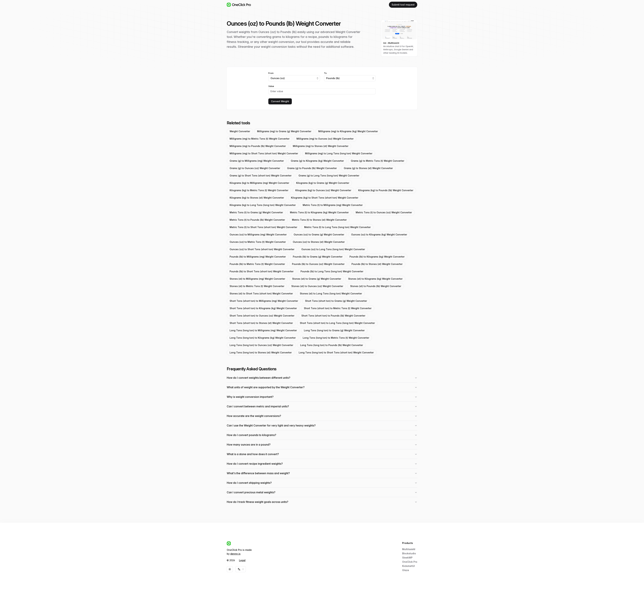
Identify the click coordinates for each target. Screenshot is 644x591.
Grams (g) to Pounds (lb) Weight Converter (312, 168)
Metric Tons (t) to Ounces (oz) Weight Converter (384, 212)
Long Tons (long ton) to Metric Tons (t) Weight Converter (336, 337)
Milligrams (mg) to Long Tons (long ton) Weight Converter (338, 153)
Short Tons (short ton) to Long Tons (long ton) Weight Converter (337, 323)
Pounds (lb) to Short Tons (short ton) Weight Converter (261, 271)
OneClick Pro (409, 561)
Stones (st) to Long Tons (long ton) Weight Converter (331, 293)
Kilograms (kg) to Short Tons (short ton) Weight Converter (324, 197)
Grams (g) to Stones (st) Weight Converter (368, 168)
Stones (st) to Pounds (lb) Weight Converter (375, 286)
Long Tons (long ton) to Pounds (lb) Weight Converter (331, 345)
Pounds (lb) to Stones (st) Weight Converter (377, 264)
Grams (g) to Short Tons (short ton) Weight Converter (260, 175)
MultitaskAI (408, 549)
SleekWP (407, 557)
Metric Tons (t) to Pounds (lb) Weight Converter (257, 219)
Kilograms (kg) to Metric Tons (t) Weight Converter (259, 190)
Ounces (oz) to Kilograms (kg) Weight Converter (379, 234)
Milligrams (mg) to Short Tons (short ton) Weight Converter (264, 153)
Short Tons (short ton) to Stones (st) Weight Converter (261, 323)
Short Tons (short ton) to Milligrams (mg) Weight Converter (264, 300)
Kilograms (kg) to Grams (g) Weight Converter (322, 182)
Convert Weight (280, 101)
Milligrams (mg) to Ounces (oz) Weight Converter (325, 138)
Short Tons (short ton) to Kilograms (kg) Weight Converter (263, 308)
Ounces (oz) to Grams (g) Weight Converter (319, 234)
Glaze (405, 570)
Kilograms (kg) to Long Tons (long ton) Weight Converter (263, 205)
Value (271, 86)
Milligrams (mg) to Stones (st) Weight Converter (320, 146)
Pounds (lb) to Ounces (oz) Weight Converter (318, 264)
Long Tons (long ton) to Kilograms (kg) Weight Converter (263, 337)
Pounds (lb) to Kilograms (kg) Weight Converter (377, 256)
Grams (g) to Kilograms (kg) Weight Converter (317, 160)
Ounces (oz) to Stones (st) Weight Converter (319, 241)
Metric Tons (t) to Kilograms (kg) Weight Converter (319, 212)
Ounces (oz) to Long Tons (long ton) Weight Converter (333, 249)
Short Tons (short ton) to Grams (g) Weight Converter (336, 300)
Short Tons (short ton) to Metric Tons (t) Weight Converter (337, 308)
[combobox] (294, 78)
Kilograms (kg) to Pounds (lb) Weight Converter (385, 190)
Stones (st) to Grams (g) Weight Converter (316, 278)
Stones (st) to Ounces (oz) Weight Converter (317, 286)
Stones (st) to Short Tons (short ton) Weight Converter (261, 293)
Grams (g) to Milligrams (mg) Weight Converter (257, 160)
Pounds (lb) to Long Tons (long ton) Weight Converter (332, 271)
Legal (242, 560)
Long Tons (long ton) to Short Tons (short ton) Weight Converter (336, 352)
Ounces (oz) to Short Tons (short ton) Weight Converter (262, 249)
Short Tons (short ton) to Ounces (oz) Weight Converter (262, 315)
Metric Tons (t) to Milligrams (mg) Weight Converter (333, 205)
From (271, 73)
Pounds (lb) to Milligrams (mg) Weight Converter (258, 256)
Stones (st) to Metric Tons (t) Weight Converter (257, 286)
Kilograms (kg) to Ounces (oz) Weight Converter (323, 190)
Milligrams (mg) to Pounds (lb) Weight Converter (258, 146)
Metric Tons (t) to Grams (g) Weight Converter (256, 212)
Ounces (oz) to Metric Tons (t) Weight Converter (258, 241)
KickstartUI (408, 566)
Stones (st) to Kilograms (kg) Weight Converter (375, 278)
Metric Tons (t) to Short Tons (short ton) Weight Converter (263, 227)
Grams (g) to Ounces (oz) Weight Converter (255, 168)
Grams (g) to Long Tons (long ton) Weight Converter (329, 175)
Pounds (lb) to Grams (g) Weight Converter (317, 256)
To (325, 73)
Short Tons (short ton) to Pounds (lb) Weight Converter (333, 315)
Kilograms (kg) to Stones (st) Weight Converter (257, 197)
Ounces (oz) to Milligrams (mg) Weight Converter (258, 234)
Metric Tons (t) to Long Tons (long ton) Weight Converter (337, 227)
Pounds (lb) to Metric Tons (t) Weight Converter (257, 264)
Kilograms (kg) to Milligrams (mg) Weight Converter (259, 182)
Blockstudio (409, 553)
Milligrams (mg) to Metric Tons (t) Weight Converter (259, 138)
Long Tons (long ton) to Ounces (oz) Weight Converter (261, 345)
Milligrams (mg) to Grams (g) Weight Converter (284, 131)
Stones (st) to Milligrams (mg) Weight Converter (257, 278)
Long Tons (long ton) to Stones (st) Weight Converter (261, 352)
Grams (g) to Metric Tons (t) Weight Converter (377, 160)
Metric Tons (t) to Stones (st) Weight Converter (319, 219)
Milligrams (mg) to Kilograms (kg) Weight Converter (348, 131)
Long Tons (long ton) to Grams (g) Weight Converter (334, 330)
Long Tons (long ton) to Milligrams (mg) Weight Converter (263, 330)
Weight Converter (240, 131)
